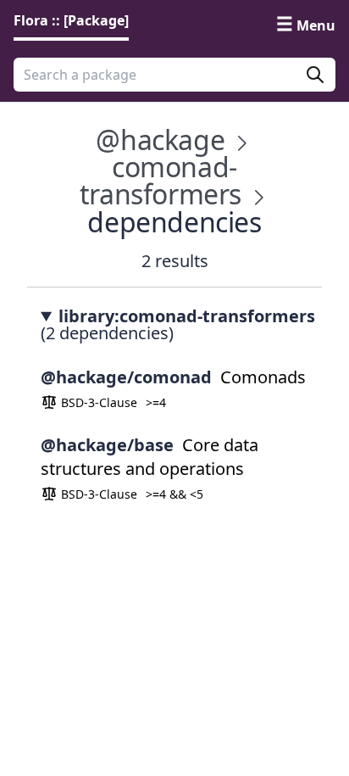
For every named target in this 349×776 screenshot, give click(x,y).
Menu (315, 25)
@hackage (160, 139)
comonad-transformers (160, 180)
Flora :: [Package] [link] (71, 20)
